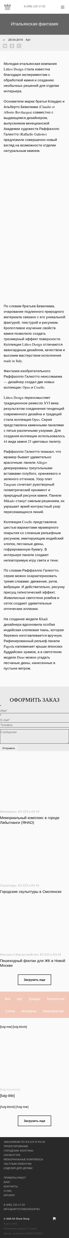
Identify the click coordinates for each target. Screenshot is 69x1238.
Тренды (34, 998)
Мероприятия (53, 1010)
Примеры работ (15, 1177)
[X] (20, 46)
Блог (7, 1182)
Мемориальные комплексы (23, 1159)
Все (7, 998)
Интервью (29, 1010)
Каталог (9, 1195)
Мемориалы (8, 811)
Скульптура (12, 1155)
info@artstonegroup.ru (22, 1209)
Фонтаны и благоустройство (19, 954)
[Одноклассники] (13, 46)
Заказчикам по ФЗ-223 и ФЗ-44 (24, 1141)
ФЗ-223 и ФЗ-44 (28, 811)
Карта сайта (10, 1223)
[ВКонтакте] (6, 46)
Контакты (11, 1186)
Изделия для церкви (18, 1168)
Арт (19, 998)
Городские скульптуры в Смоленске (30, 892)
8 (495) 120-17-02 (34, 6)
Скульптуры (8, 885)
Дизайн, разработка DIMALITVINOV (23, 1233)
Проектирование (16, 1146)
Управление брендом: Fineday (20, 1228)
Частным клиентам (17, 1163)
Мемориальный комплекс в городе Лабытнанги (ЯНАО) (29, 820)
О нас (8, 1190)
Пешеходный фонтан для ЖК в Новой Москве (32, 963)
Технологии (55, 998)
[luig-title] (7, 1096)
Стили (10, 1010)
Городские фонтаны (18, 1150)
